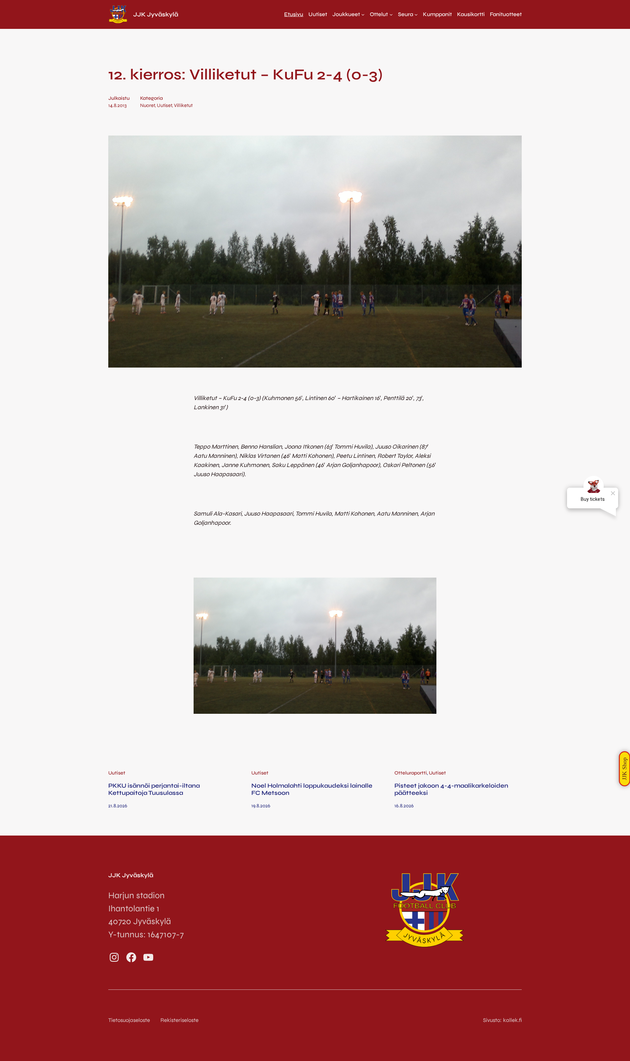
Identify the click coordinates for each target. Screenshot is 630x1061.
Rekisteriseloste (179, 1020)
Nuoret (147, 105)
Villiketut (183, 105)
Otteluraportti (410, 773)
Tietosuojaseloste (129, 1020)
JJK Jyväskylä (155, 14)
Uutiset (164, 105)
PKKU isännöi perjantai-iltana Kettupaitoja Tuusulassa (154, 789)
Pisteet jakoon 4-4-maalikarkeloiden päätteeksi (451, 789)
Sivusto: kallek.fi (502, 1020)
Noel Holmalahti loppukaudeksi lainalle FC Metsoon (311, 789)
